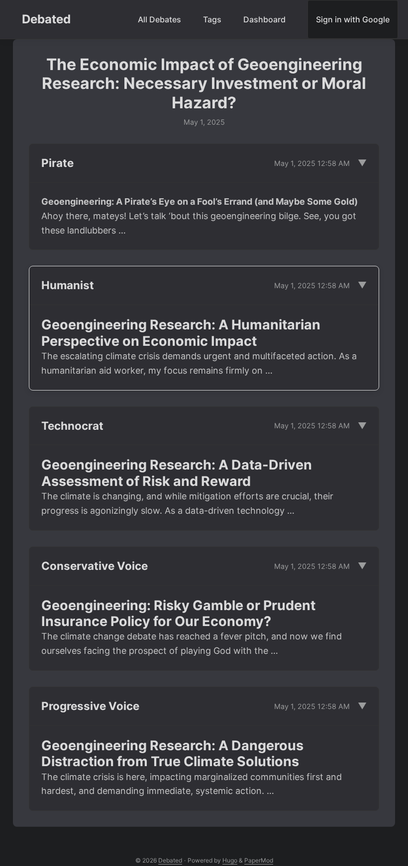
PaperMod (258, 860)
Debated (46, 19)
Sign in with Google (353, 19)
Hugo (229, 860)
